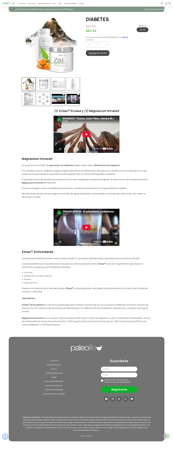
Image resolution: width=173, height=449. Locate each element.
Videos (54, 369)
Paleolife (88, 436)
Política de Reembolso (53, 381)
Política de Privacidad (54, 389)
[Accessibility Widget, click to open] (5, 437)
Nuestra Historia (54, 365)
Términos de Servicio (54, 385)
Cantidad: (90, 40)
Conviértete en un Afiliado (54, 394)
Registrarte (119, 389)
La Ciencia (54, 360)
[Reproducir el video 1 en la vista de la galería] (58, 99)
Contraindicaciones (54, 373)
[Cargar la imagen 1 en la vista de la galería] (28, 84)
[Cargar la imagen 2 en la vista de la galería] (43, 84)
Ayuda (53, 377)
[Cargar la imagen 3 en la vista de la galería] (58, 84)
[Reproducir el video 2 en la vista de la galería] (73, 99)
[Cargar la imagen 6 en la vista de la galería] (43, 99)
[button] (22, 3)
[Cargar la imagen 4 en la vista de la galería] (73, 84)
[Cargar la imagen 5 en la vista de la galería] (28, 99)
